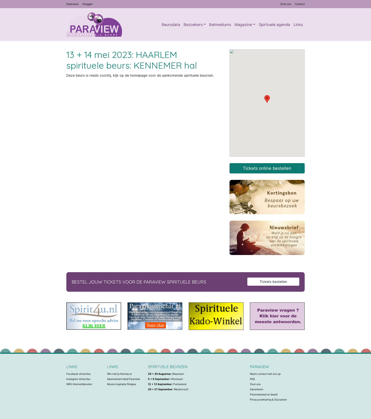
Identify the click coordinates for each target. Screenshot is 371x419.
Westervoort (168, 389)
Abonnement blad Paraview (123, 379)
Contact (300, 4)
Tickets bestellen (273, 281)
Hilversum (165, 379)
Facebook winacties (78, 373)
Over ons (285, 4)
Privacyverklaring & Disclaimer (268, 399)
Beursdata (171, 24)
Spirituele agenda (274, 24)
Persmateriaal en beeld (263, 394)
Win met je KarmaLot (119, 373)
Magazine (243, 24)
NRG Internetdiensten (79, 384)
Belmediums (220, 24)
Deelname (72, 4)
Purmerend (167, 384)
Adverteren (256, 389)
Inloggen (87, 4)
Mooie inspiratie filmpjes (121, 384)
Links (298, 24)
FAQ (252, 379)
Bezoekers (193, 24)
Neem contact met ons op (265, 373)
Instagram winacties (78, 379)
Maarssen (166, 373)
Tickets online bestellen (267, 168)
